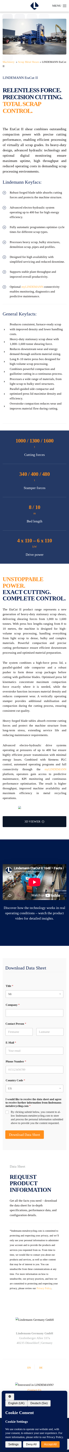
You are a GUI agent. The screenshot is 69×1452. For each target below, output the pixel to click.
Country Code (15, 1080)
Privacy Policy (44, 1288)
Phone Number (16, 1061)
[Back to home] (35, 6)
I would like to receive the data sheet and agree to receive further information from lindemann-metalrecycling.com (33, 1102)
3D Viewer (32, 821)
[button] (59, 6)
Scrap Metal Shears (28, 61)
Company (13, 1004)
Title (9, 985)
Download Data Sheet (24, 1135)
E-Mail (11, 1042)
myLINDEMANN (32, 286)
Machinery (9, 61)
